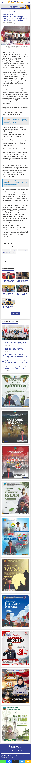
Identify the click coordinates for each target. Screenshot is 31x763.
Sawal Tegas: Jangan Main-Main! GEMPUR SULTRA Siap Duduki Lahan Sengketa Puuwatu (15, 349)
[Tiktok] (21, 750)
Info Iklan (23, 756)
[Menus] (2, 2)
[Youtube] (18, 750)
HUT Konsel (6, 250)
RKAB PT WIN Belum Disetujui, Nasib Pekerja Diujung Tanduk (22, 294)
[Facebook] (10, 750)
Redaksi (18, 756)
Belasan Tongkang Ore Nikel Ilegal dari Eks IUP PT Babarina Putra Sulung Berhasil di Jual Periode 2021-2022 (16, 367)
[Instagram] (15, 750)
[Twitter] (12, 750)
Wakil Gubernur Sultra (9, 252)
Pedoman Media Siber (6, 757)
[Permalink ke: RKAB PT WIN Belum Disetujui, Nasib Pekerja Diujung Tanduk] (22, 288)
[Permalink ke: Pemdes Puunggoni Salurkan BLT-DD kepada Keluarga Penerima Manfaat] (8, 288)
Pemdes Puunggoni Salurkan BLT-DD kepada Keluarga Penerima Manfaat (8, 294)
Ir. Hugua (14, 250)
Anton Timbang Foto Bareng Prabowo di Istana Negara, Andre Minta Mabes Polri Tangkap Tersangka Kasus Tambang (16, 343)
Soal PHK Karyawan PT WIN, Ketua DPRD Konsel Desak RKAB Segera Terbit (8, 281)
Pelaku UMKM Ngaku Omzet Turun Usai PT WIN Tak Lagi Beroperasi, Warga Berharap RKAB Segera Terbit (22, 281)
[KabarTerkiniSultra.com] (15, 2)
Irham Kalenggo (22, 250)
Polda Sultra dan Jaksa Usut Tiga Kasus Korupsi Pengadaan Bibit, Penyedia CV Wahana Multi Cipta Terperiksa (16, 361)
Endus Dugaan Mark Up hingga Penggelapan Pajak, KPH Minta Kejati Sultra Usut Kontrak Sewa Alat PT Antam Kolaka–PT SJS (16, 355)
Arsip (13, 757)
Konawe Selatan (7, 14)
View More (15, 313)
